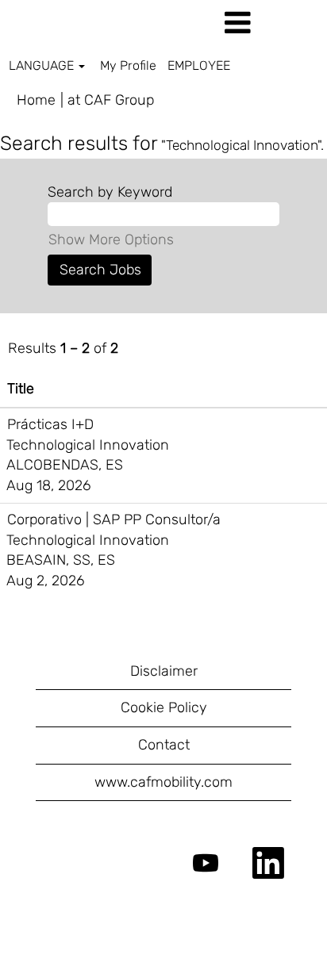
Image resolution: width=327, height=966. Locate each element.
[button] (272, 24)
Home (36, 100)
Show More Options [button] (111, 239)
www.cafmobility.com (163, 782)
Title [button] (20, 388)
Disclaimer (164, 671)
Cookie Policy (164, 707)
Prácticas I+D (50, 424)
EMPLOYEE (198, 65)
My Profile (128, 65)
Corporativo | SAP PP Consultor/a (114, 519)
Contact (164, 744)
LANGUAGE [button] (43, 65)
